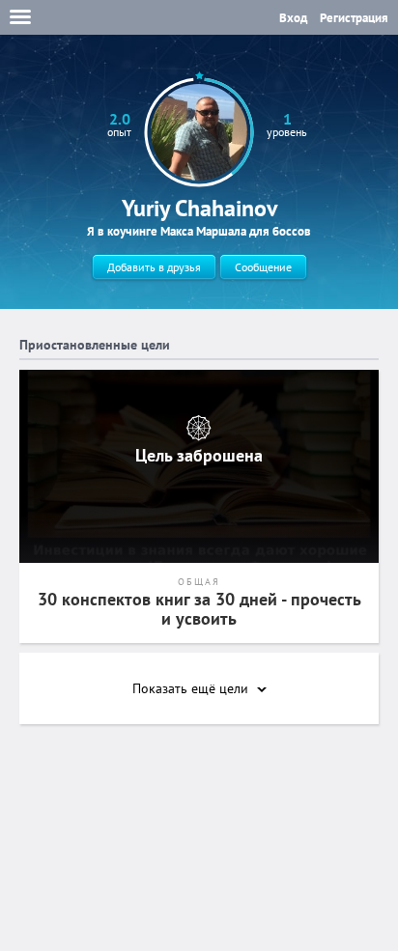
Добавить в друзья (154, 267)
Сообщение (263, 267)
